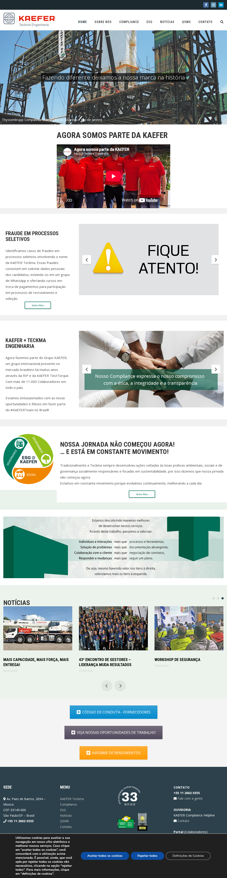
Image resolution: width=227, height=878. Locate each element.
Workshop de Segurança (177, 659)
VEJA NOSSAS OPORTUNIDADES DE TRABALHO (116, 732)
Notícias (167, 22)
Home (82, 22)
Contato (205, 22)
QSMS (186, 22)
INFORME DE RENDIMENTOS (116, 752)
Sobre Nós (103, 22)
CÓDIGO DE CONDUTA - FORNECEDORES (116, 712)
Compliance (129, 22)
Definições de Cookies (188, 856)
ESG (150, 22)
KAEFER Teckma (72, 799)
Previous (86, 259)
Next (215, 259)
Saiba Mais (38, 305)
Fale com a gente (190, 798)
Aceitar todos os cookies (104, 856)
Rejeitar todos (147, 856)
